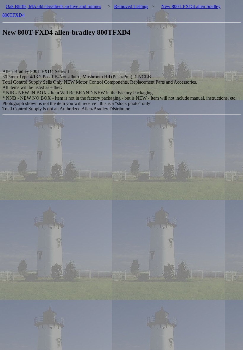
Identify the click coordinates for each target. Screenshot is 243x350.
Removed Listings (131, 6)
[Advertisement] (110, 55)
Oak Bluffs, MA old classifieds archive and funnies (53, 6)
